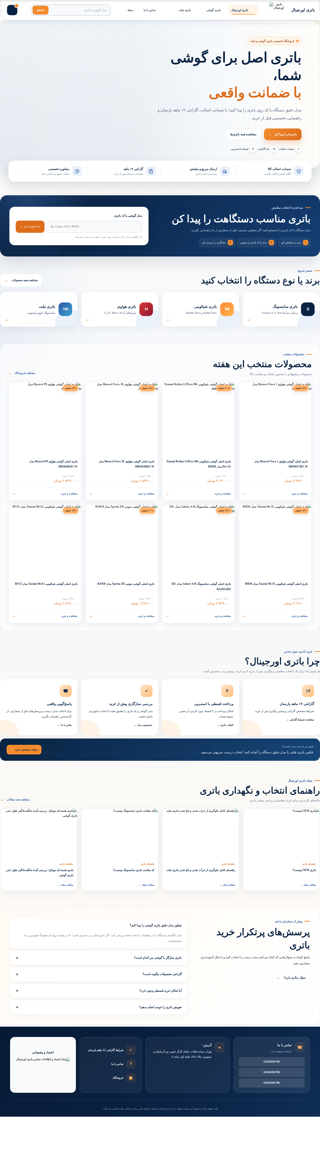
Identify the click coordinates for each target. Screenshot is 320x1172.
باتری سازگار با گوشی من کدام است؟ (158, 957)
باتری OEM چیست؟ (304, 870)
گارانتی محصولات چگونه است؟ (162, 974)
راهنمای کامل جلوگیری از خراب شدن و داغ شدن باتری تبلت (200, 870)
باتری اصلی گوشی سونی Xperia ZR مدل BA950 (125, 583)
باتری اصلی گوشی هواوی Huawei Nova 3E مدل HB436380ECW (126, 464)
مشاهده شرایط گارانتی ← (300, 719)
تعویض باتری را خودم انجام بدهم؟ (160, 1007)
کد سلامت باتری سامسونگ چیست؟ (133, 870)
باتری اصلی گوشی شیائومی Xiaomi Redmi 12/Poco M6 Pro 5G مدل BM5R (198, 464)
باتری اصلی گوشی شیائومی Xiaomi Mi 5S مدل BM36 (276, 583)
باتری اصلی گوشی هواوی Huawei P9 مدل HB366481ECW (53, 464)
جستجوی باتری (30, 227)
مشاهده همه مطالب (15, 799)
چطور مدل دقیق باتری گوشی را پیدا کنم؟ (156, 925)
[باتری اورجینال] (277, 10)
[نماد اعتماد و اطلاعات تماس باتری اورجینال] (43, 1068)
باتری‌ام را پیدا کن (283, 134)
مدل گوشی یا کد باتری (128, 215)
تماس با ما (117, 1063)
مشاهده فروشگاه (21, 373)
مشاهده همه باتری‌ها (243, 134)
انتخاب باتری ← (225, 725)
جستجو (41, 10)
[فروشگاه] (131, 1077)
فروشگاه (118, 1077)
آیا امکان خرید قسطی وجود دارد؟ (160, 990)
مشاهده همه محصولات (21, 280)
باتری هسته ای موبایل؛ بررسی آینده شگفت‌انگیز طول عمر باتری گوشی (39, 872)
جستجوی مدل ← (143, 725)
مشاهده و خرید (275, 493)
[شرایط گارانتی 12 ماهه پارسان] (131, 1050)
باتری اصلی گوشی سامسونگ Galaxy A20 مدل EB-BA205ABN (201, 586)
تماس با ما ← (65, 725)
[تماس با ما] (131, 1063)
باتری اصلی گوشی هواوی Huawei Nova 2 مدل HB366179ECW (281, 464)
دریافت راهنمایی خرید (24, 749)
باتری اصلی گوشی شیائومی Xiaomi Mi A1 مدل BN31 (46, 583)
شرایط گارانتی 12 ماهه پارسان (105, 1049)
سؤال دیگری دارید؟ (291, 977)
